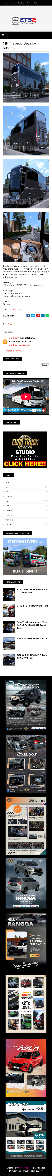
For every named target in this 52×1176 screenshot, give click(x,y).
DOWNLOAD (15, 309)
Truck (8, 524)
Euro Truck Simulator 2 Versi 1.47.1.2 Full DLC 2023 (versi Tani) (32, 625)
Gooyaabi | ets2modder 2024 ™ (27, 1171)
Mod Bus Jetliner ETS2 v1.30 (32, 638)
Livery (8, 501)
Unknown (14, 338)
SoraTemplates (25, 1168)
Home (5, 3)
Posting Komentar (15, 351)
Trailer (9, 520)
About (12, 3)
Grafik (9, 496)
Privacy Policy (33, 3)
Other (9, 510)
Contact (21, 3)
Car (7, 492)
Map (8, 506)
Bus (10, 324)
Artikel (9, 482)
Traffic (9, 515)
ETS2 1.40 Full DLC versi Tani (32, 606)
